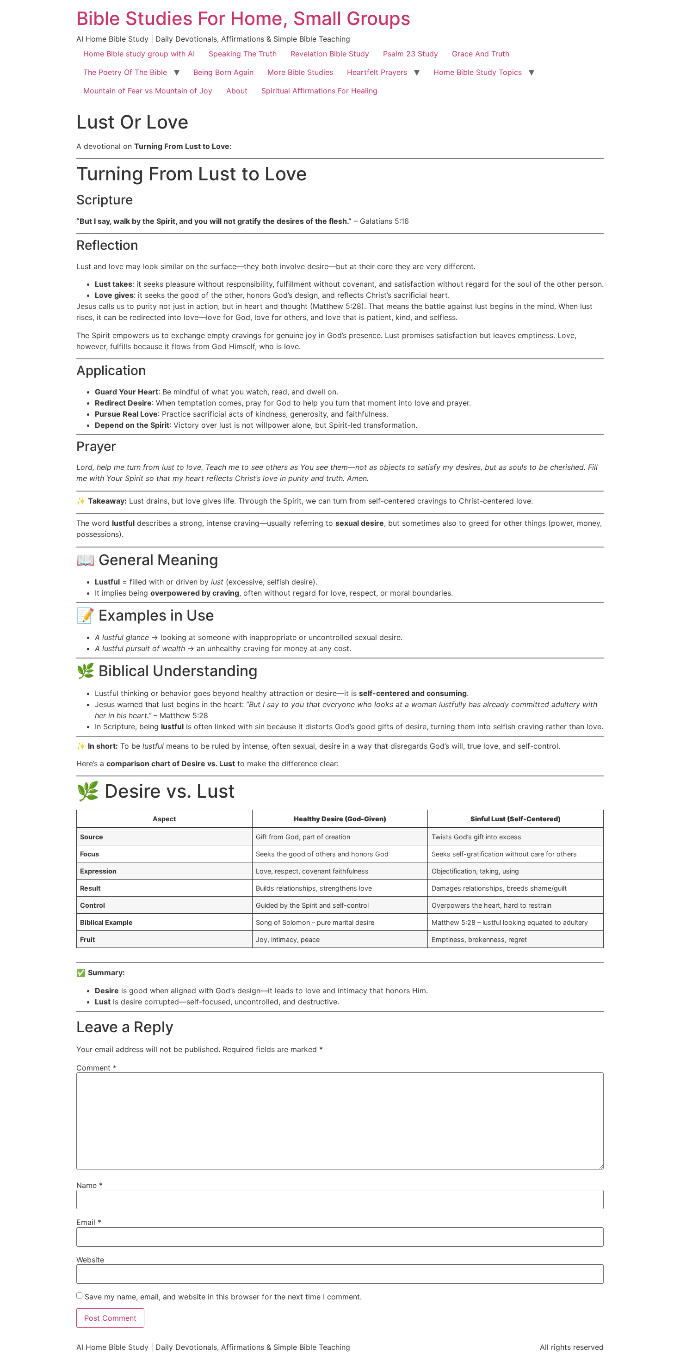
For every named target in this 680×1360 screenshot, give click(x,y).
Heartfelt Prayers (377, 72)
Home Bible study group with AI (139, 53)
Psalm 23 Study (410, 53)
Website (90, 1259)
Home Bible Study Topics (477, 72)
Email (88, 1222)
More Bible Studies (300, 72)
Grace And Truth (480, 53)
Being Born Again (223, 72)
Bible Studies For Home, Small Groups (243, 18)
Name (89, 1185)
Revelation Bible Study (330, 53)
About (236, 90)
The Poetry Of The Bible (125, 72)
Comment (96, 1067)
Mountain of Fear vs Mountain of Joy (147, 90)
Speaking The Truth (243, 53)
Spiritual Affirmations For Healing (319, 90)
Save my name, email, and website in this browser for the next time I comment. (223, 1296)
